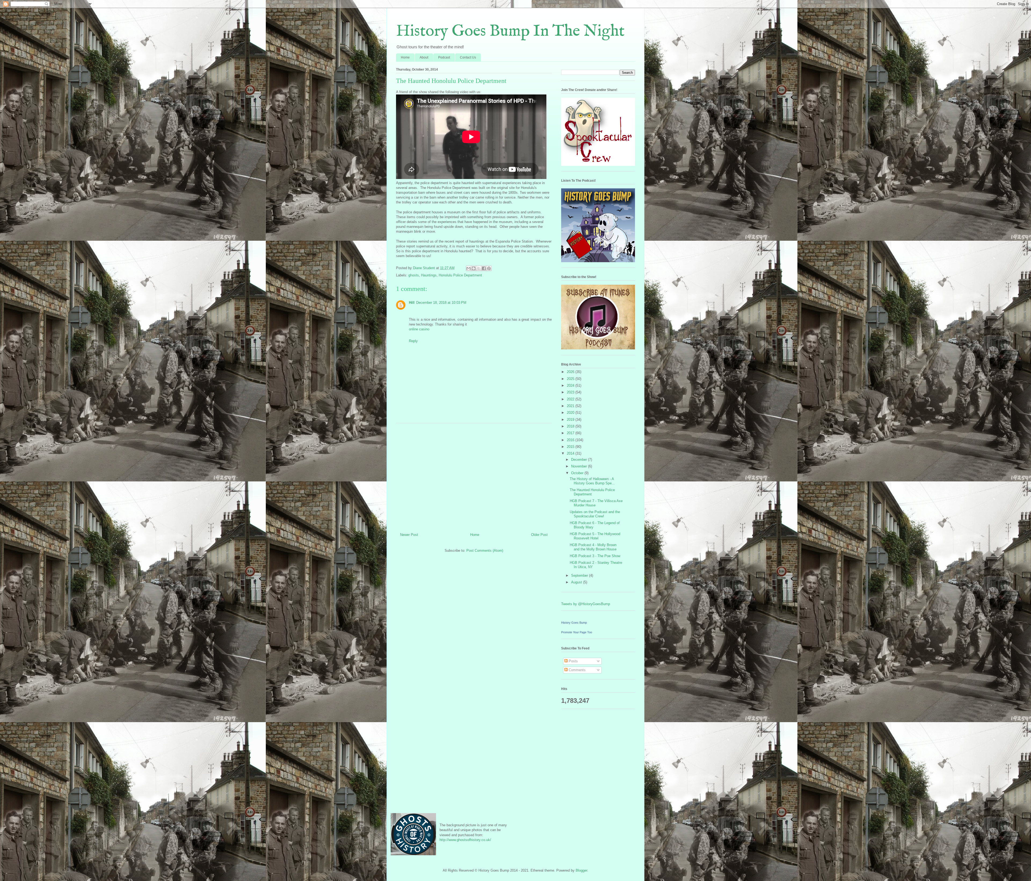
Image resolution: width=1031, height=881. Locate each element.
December (579, 460)
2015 (571, 447)
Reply (413, 341)
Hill (412, 303)
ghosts (413, 275)
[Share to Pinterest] (489, 268)
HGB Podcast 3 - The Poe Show (595, 556)
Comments (577, 670)
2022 (571, 399)
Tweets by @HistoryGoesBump (585, 604)
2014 (571, 453)
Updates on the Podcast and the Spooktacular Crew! (595, 514)
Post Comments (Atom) (484, 551)
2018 (571, 426)
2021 (571, 406)
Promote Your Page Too (576, 632)
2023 (571, 392)
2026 (571, 372)
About (424, 57)
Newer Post (409, 535)
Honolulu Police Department (460, 275)
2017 (571, 433)
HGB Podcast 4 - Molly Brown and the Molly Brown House (593, 547)
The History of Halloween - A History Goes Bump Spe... (592, 481)
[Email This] (468, 268)
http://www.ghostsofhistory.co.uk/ (465, 840)
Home (405, 57)
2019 (571, 420)
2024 (571, 385)
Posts (573, 661)
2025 (571, 379)
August (577, 582)
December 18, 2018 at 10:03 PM (441, 303)
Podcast (444, 57)
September (580, 575)
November (579, 466)
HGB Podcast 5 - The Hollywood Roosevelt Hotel (595, 536)
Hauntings (429, 275)
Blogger (581, 870)
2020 (571, 413)
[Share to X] (478, 268)
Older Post (539, 535)
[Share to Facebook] (484, 268)
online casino (419, 329)
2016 (571, 440)
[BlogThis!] (473, 268)
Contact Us (468, 57)
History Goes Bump (574, 622)
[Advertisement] (474, 475)
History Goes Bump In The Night (510, 31)
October (578, 473)
